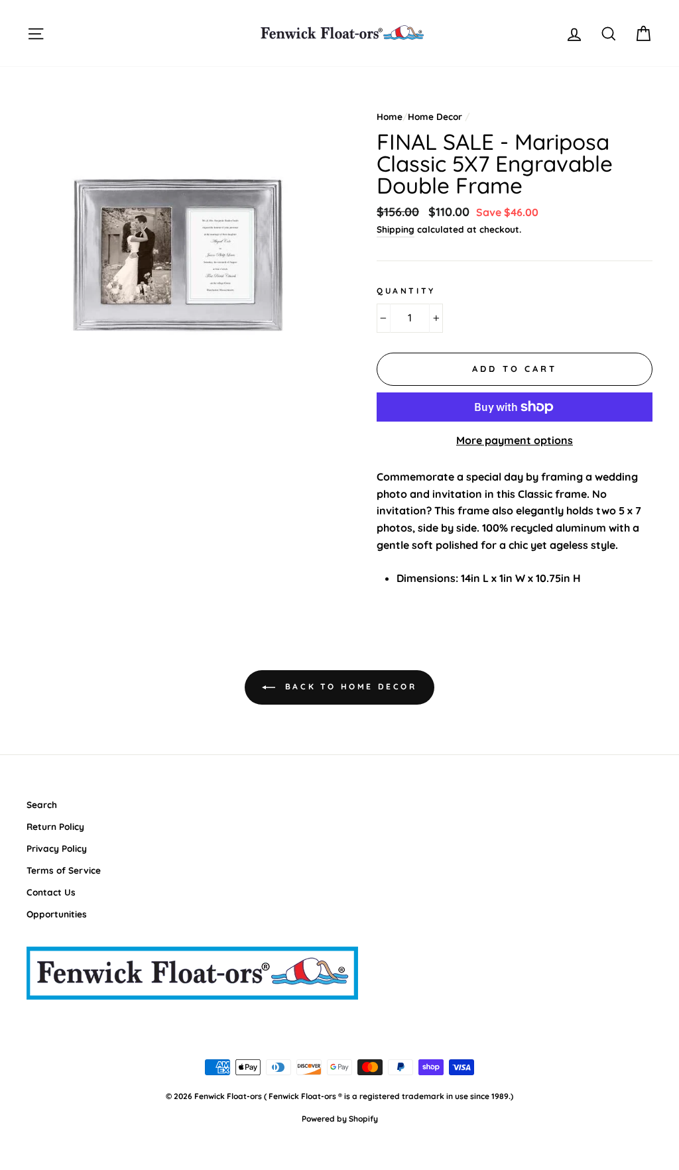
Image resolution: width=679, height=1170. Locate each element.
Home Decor (435, 116)
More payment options (514, 440)
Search (42, 804)
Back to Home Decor (348, 686)
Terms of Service (64, 870)
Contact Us (51, 892)
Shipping (395, 229)
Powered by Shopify (340, 1119)
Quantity (406, 291)
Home (389, 116)
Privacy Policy (57, 848)
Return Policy (55, 826)
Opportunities (57, 913)
